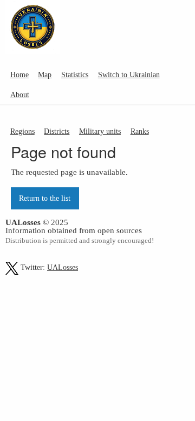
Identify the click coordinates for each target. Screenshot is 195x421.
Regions (22, 131)
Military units (100, 131)
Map (44, 74)
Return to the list (44, 198)
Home (19, 74)
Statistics (74, 74)
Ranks (140, 131)
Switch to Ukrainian (129, 74)
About (19, 94)
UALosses (62, 267)
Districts (56, 131)
